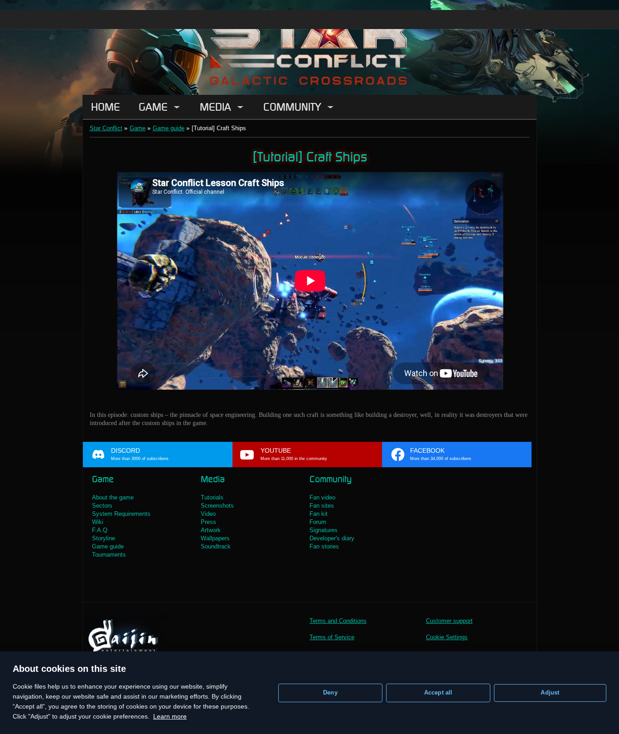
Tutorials (212, 497)
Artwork (211, 530)
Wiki (97, 522)
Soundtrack (216, 546)
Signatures (324, 530)
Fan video (322, 497)
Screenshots (217, 505)
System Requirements (121, 513)
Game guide (168, 128)
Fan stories (324, 546)
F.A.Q (99, 530)
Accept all (438, 692)
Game (153, 107)
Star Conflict (106, 128)
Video (208, 513)
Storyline (103, 538)
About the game (113, 497)
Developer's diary (332, 538)
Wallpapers (215, 538)
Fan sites (322, 505)
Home (105, 107)
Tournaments (109, 554)
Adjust (550, 692)
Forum (318, 522)
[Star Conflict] (309, 47)
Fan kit (319, 513)
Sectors (102, 505)
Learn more (170, 716)
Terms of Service (332, 637)
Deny (330, 692)
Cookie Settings (447, 637)
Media (215, 107)
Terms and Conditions (338, 620)
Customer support (449, 620)
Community (292, 107)
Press (208, 522)
